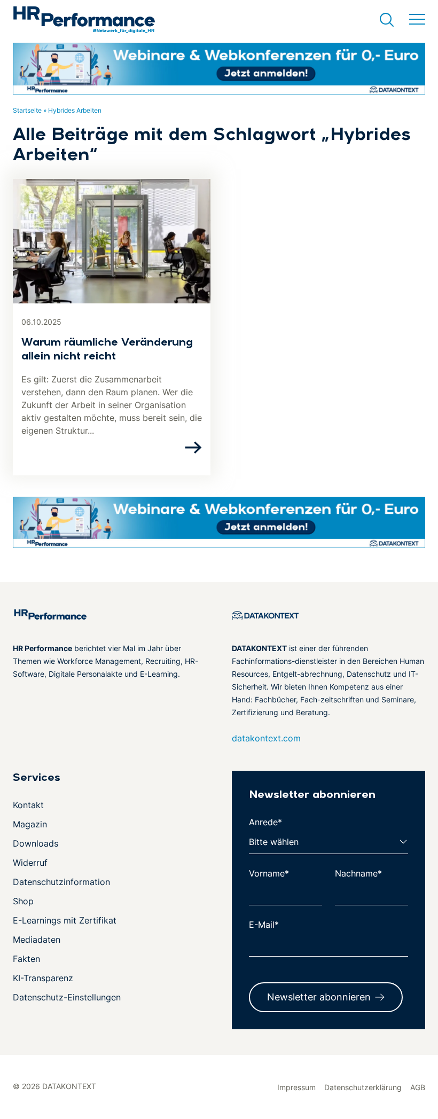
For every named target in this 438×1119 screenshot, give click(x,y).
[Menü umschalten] (417, 19)
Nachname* (358, 873)
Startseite (27, 110)
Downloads (35, 843)
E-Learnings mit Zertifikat (64, 920)
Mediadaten (36, 939)
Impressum (296, 1087)
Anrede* (265, 822)
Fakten (26, 958)
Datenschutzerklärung (363, 1087)
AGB (417, 1087)
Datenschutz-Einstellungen (67, 997)
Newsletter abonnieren (319, 997)
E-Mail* (264, 924)
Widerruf (30, 862)
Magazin (30, 824)
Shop (23, 901)
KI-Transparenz (43, 978)
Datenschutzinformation (61, 882)
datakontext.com (266, 738)
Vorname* (269, 873)
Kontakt (28, 805)
